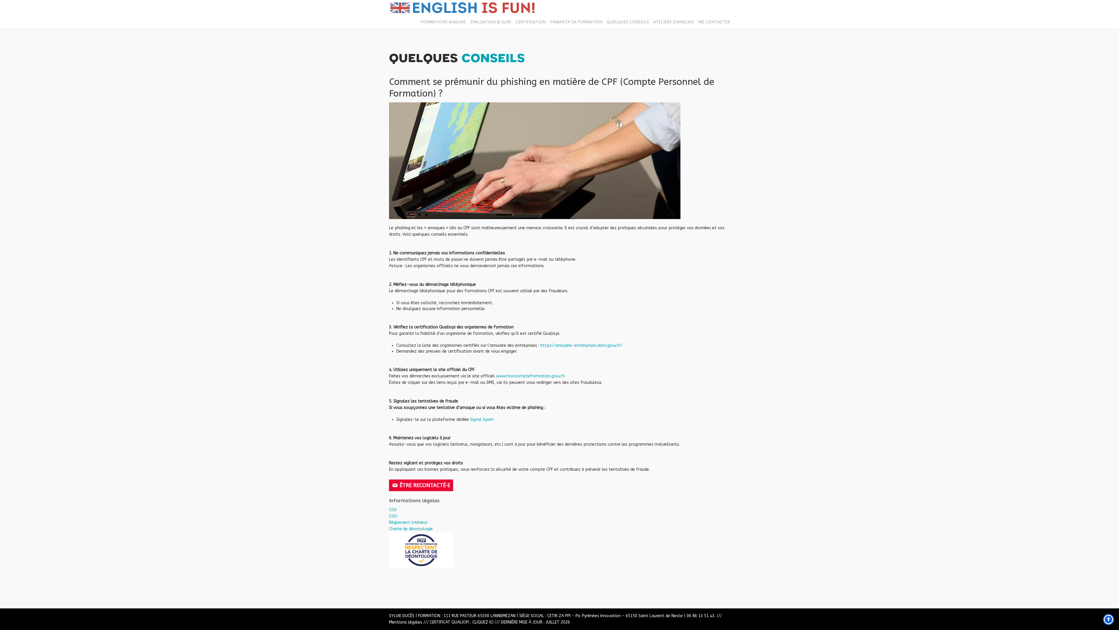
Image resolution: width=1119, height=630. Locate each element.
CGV (393, 509)
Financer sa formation (576, 21)
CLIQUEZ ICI (482, 622)
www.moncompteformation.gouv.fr (530, 376)
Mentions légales (405, 622)
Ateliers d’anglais (673, 21)
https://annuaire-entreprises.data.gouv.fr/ (581, 345)
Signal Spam (482, 419)
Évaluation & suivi (490, 21)
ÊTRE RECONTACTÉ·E (425, 485)
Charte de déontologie (411, 528)
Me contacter (714, 21)
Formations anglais (443, 21)
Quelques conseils (628, 21)
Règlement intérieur (408, 522)
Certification (530, 21)
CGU (393, 516)
